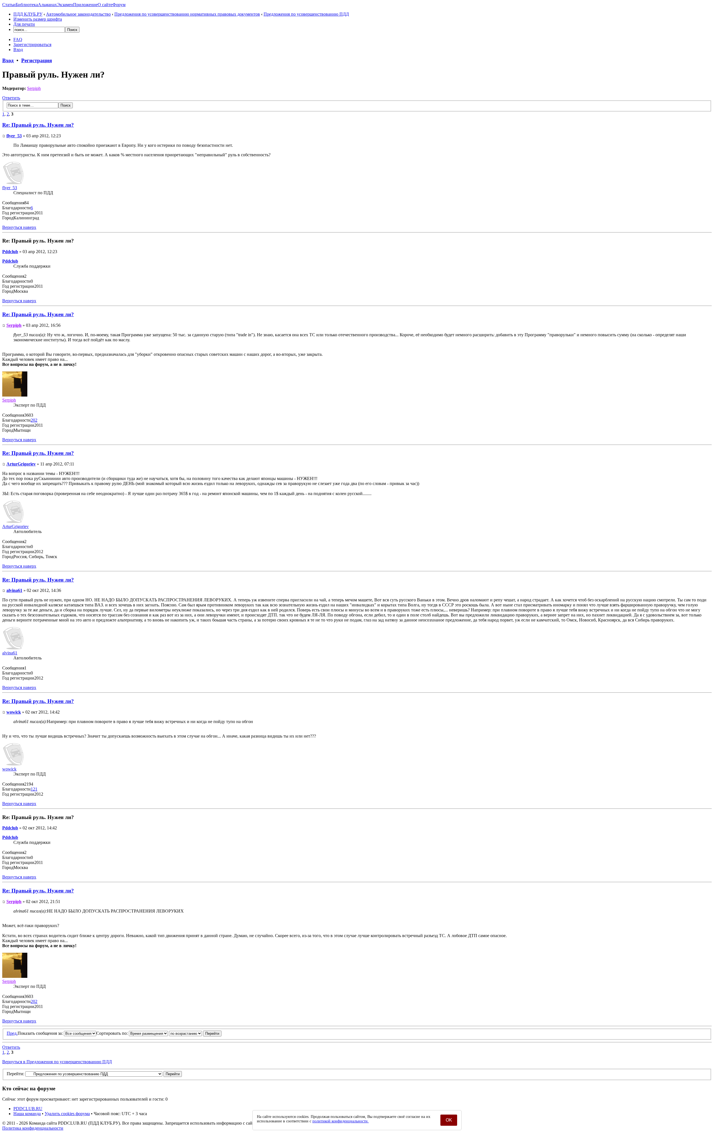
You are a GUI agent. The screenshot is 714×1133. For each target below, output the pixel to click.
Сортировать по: (112, 1033)
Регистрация (36, 60)
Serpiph (34, 88)
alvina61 (14, 590)
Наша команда (27, 1113)
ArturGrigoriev (21, 464)
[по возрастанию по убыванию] (195, 1033)
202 (34, 420)
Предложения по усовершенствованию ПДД (306, 14)
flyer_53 (14, 135)
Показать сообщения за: (41, 1033)
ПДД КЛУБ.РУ (27, 14)
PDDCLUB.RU (27, 1108)
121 (34, 789)
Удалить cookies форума (67, 1113)
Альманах (47, 4)
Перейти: (15, 1073)
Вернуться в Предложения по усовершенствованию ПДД (57, 1061)
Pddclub (10, 251)
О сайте (105, 4)
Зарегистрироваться (32, 44)
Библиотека (27, 4)
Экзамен (65, 4)
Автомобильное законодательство (78, 14)
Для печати (24, 24)
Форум (119, 4)
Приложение (85, 4)
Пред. (12, 1033)
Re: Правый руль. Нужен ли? (38, 125)
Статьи (9, 4)
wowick (13, 712)
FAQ (17, 39)
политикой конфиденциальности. (340, 1121)
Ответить (11, 97)
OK (449, 1120)
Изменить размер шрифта (37, 19)
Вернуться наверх (19, 227)
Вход (18, 49)
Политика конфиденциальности (32, 1128)
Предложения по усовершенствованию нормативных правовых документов (187, 14)
